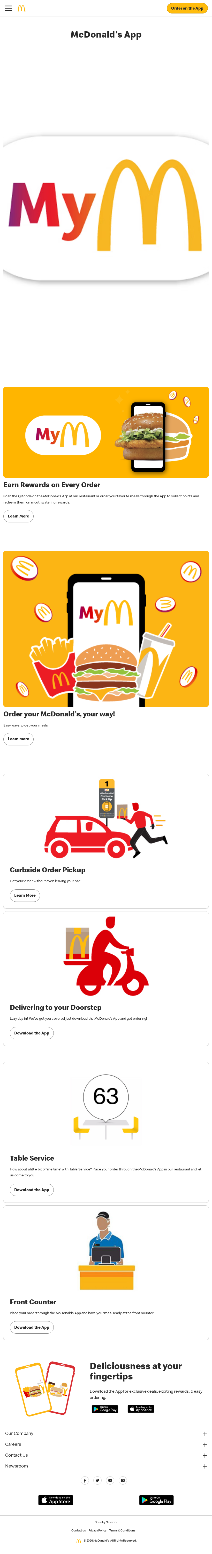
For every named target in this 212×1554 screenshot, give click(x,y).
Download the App (31, 1034)
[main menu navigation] (8, 8)
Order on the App (187, 9)
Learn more (18, 739)
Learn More (18, 517)
